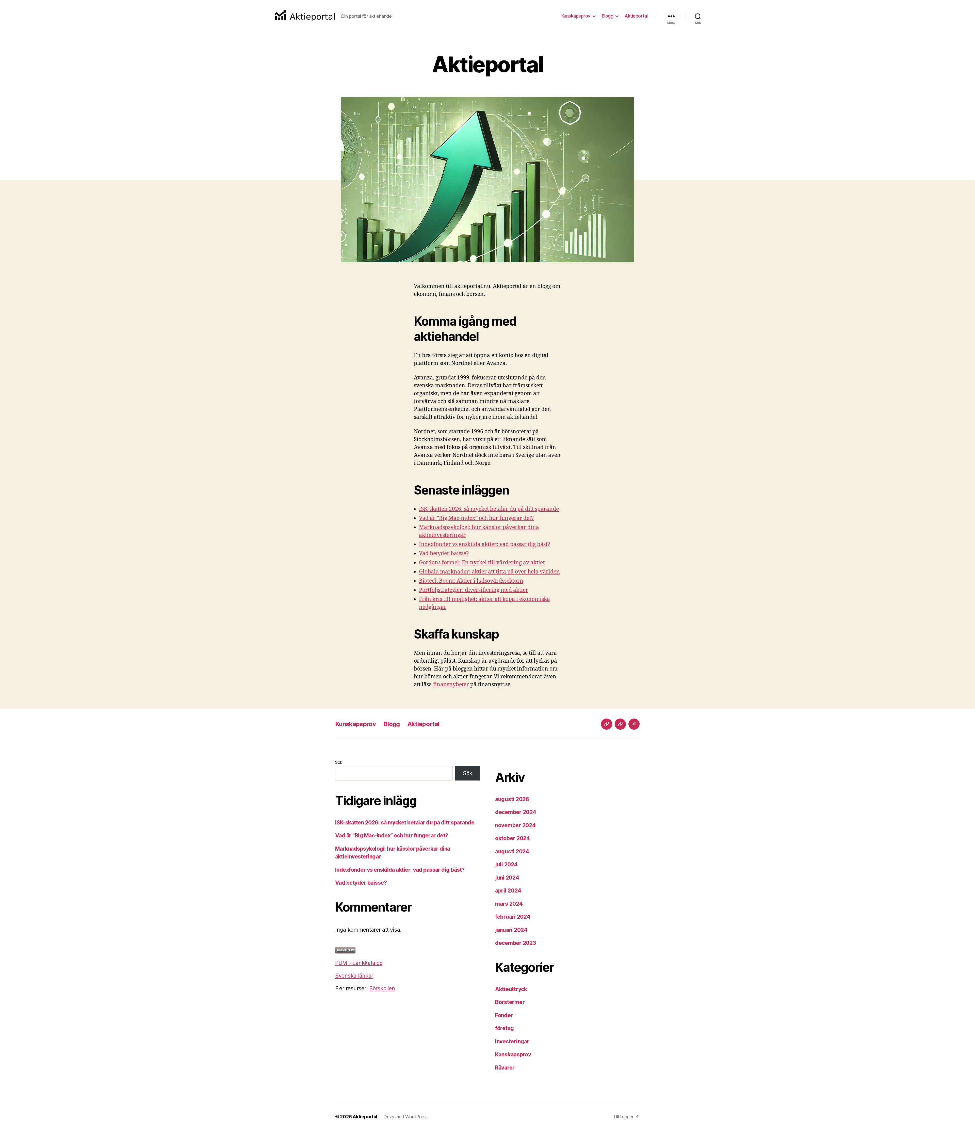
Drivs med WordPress (405, 1116)
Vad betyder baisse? (444, 553)
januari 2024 (511, 930)
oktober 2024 (512, 838)
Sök (338, 762)
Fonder (504, 1015)
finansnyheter (451, 684)
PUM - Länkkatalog (359, 963)
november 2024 (515, 825)
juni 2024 (507, 877)
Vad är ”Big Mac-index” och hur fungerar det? (476, 518)
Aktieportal (636, 16)
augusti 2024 (512, 851)
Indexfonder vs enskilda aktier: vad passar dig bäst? (484, 544)
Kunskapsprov (575, 16)
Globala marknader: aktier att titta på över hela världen (489, 571)
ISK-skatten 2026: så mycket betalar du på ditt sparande (489, 509)
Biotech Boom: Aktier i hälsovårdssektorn (471, 581)
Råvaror (505, 1067)
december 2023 (515, 943)
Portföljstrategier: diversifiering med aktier (473, 590)
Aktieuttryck (511, 989)
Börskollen (382, 988)
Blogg (607, 16)
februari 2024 (512, 917)
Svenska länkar (354, 976)
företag (504, 1028)
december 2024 (515, 812)
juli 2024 (506, 864)
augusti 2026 (512, 799)
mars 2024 (509, 904)
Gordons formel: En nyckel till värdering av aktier (482, 562)
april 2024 (508, 890)
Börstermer (510, 1002)
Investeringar (512, 1041)
